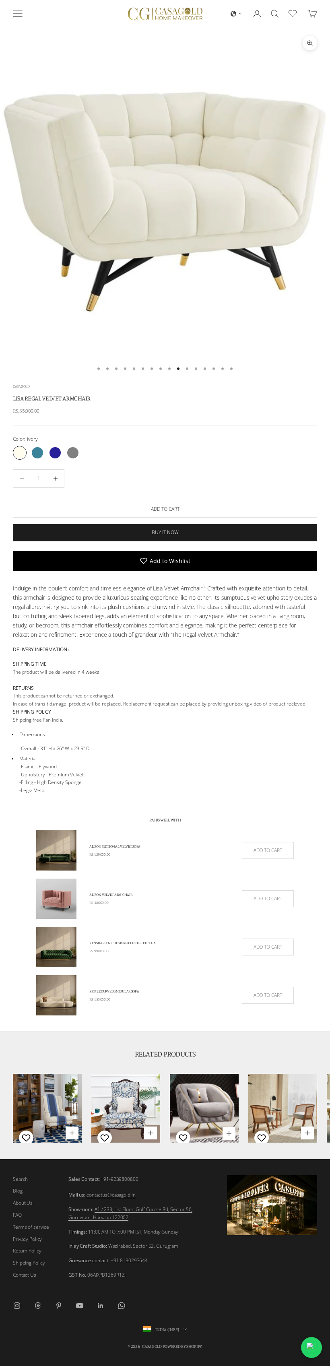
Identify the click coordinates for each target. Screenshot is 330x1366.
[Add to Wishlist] (25, 1138)
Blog (18, 1190)
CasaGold (21, 386)
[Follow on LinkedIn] (101, 1306)
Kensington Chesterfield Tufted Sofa (122, 943)
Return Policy (27, 1250)
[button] (236, 13)
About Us (23, 1202)
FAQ (17, 1214)
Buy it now (165, 532)
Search (20, 1179)
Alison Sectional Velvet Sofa (114, 846)
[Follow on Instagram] (17, 1306)
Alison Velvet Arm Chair (110, 894)
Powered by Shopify (182, 1346)
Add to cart (165, 509)
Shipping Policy (29, 1262)
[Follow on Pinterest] (59, 1306)
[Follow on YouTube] (80, 1306)
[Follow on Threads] (38, 1306)
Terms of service (31, 1227)
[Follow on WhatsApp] (122, 1306)
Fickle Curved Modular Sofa (114, 991)
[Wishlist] (293, 12)
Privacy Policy (27, 1239)
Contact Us (24, 1274)
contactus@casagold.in (111, 1194)
